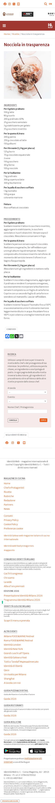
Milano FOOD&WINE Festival (19, 636)
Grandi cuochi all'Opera (16, 653)
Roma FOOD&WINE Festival (18, 640)
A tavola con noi (12, 682)
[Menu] (4, 25)
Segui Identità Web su (16, 435)
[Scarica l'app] (12, 751)
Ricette (15, 34)
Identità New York (13, 648)
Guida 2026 (10, 698)
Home (7, 34)
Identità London (12, 644)
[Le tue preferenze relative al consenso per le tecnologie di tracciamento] (2, 602)
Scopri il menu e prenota (17, 620)
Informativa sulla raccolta (10, 801)
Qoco (6, 670)
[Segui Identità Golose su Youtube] (18, 4)
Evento (11, 397)
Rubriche (9, 496)
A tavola (11, 388)
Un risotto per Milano (15, 674)
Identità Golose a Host (15, 657)
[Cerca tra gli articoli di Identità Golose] (46, 4)
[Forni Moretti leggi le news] (27, 14)
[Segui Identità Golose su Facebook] (5, 4)
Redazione (9, 500)
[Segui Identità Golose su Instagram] (9, 4)
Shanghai (9, 678)
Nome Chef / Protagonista (20, 407)
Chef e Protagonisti (14, 487)
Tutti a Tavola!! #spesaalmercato (21, 661)
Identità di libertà (13, 665)
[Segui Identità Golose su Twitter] (14, 4)
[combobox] (27, 411)
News (7, 508)
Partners (8, 504)
